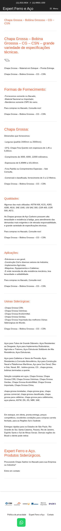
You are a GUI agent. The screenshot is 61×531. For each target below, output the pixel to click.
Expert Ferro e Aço (18, 8)
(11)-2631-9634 (22, 3)
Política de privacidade (16, 515)
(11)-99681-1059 (38, 3)
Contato (50, 515)
